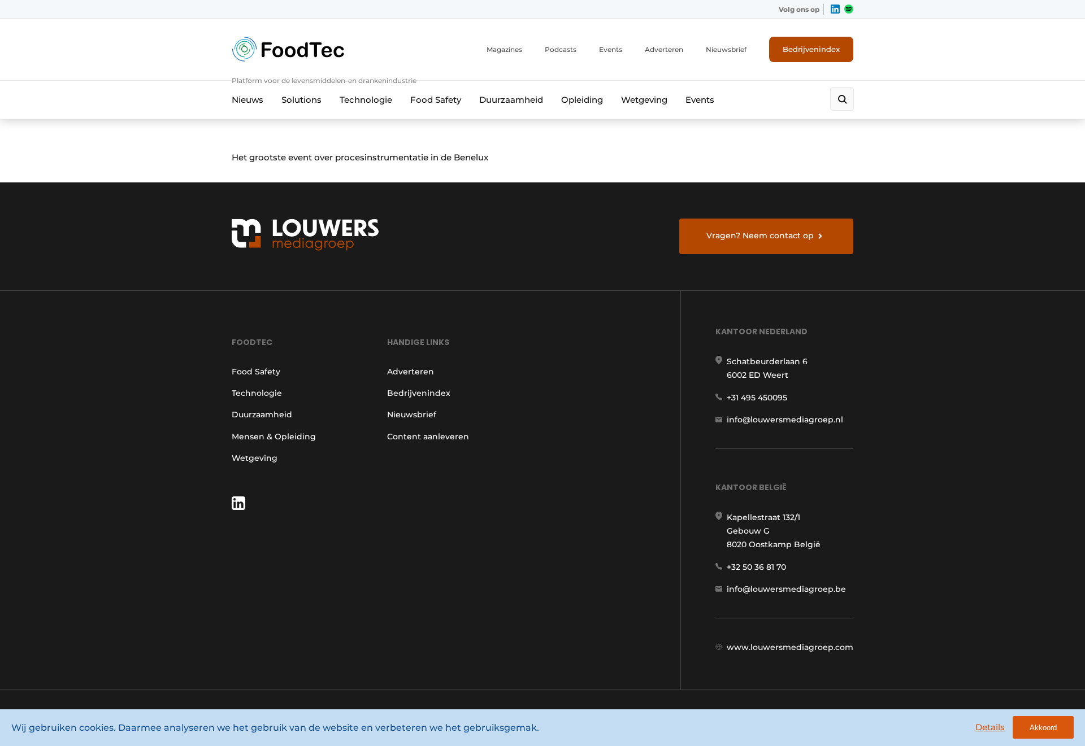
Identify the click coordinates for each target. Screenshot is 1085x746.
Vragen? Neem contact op (760, 235)
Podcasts (560, 49)
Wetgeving (644, 99)
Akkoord (1043, 727)
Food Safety (435, 99)
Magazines (504, 49)
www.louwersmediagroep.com (790, 647)
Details (990, 727)
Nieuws (247, 99)
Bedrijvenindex (811, 49)
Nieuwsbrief (726, 49)
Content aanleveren (428, 436)
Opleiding (582, 99)
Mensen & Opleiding (274, 436)
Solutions (301, 99)
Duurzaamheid (511, 99)
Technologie (366, 99)
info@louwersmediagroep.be (786, 589)
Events (610, 49)
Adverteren (664, 49)
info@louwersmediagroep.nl (785, 420)
